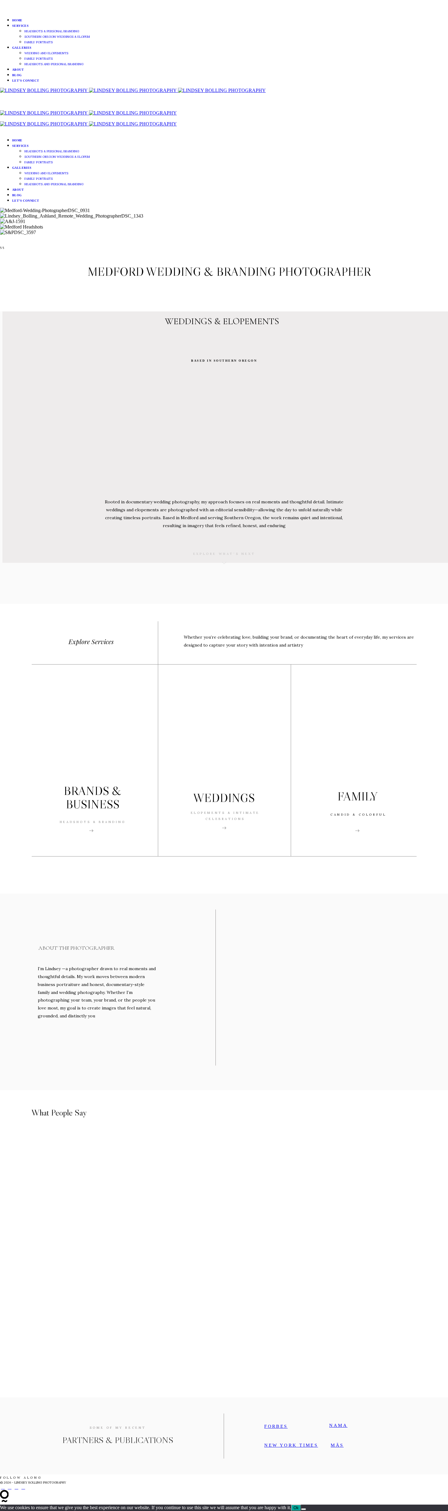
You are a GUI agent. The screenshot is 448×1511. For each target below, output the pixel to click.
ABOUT (18, 69)
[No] (303, 1509)
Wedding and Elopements (46, 53)
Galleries (22, 47)
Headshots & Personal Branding (51, 31)
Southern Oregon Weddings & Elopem (57, 37)
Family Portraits (38, 42)
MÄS (337, 1445)
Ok (296, 1508)
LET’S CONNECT (25, 80)
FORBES (276, 1426)
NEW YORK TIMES (291, 1445)
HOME (17, 20)
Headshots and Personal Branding (54, 64)
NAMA (338, 1425)
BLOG (17, 75)
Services (20, 25)
